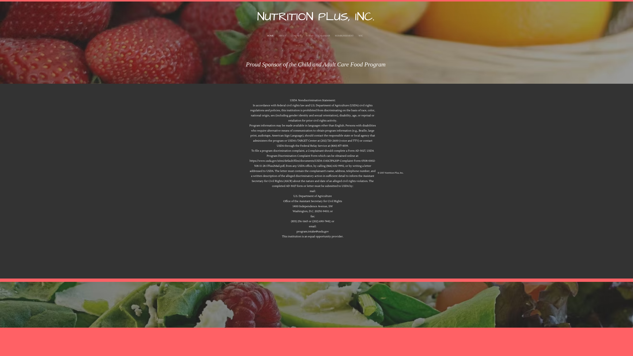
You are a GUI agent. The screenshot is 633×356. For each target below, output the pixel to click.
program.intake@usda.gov (313, 231)
